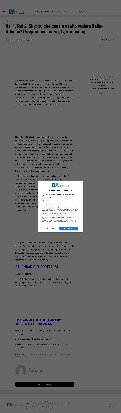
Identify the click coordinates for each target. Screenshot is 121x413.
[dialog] (60, 206)
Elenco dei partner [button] (57, 215)
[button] (60, 205)
